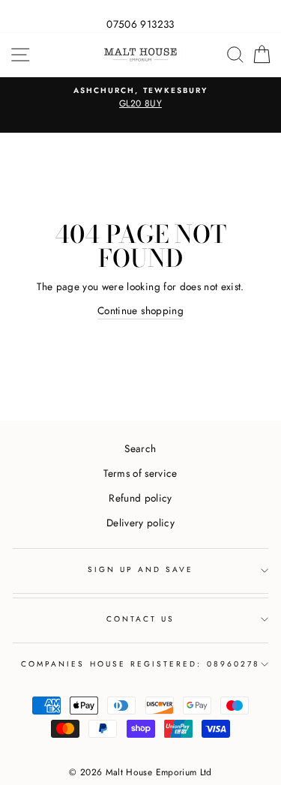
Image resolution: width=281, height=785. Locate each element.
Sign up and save (141, 569)
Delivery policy (140, 522)
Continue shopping (140, 310)
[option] (140, 98)
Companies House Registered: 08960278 (140, 664)
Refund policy (140, 497)
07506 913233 (140, 23)
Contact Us (140, 619)
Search (140, 448)
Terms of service (140, 473)
